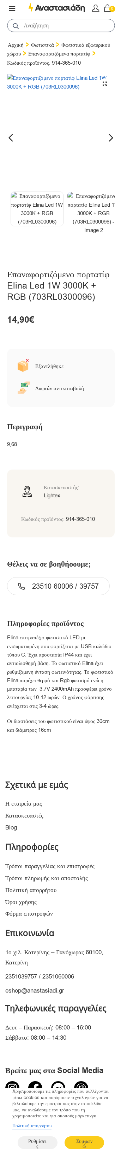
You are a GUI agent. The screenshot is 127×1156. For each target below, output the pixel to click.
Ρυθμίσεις (37, 1143)
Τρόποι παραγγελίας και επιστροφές (50, 866)
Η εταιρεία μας (23, 804)
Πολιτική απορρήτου (30, 890)
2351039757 (21, 977)
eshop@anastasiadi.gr (34, 991)
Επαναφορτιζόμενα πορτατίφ (59, 53)
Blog (11, 828)
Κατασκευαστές (24, 816)
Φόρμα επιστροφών (29, 914)
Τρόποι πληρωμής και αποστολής (46, 878)
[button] (104, 83)
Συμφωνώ (84, 1143)
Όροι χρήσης (21, 902)
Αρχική (16, 45)
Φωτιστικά (42, 45)
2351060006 (58, 977)
